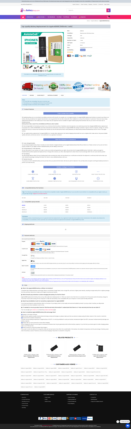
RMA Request (94, 399)
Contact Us (100, 4)
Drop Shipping (71, 403)
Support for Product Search (40, 193)
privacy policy (25, 405)
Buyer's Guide (76, 4)
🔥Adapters (82, 17)
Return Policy (48, 401)
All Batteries (30, 17)
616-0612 (24, 197)
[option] (42, 48)
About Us (95, 4)
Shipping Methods (72, 399)
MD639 (67, 209)
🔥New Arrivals (40, 17)
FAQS (62, 95)
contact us (34, 309)
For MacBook (51, 17)
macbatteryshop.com (47, 425)
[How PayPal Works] (87, 418)
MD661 (67, 212)
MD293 (23, 207)
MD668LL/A (89, 212)
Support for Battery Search (97, 401)
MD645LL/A (24, 212)
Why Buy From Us (25, 401)
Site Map (24, 407)
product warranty (48, 309)
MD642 (88, 209)
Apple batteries (94, 20)
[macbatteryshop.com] (30, 10)
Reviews (32, 95)
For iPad (59, 17)
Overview (24, 95)
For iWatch (74, 17)
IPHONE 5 (89, 197)
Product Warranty (26, 399)
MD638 (45, 209)
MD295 (45, 207)
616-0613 (67, 197)
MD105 (67, 205)
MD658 (45, 212)
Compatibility (40, 95)
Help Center (107, 4)
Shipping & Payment (53, 95)
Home (88, 20)
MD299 (88, 207)
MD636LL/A (24, 209)
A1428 (45, 205)
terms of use (25, 403)
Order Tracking (84, 4)
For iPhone (66, 17)
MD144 (88, 205)
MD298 (67, 207)
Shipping (90, 4)
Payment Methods (72, 401)
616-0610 (45, 197)
